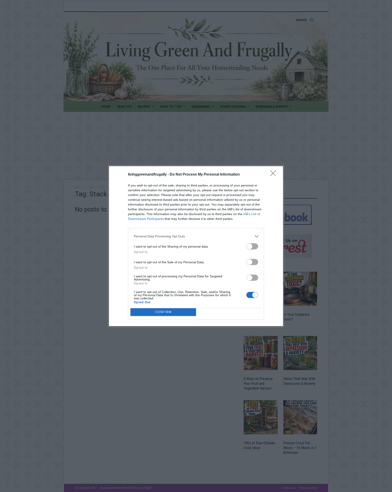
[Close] (274, 174)
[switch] (252, 246)
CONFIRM (163, 312)
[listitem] (196, 236)
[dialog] (196, 246)
